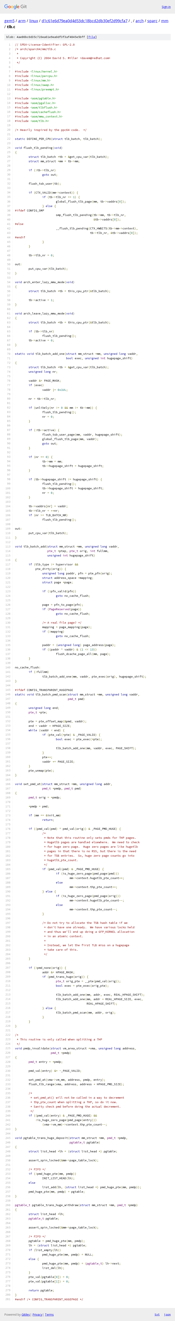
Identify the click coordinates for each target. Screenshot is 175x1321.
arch (140, 20)
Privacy (37, 1314)
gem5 (9, 20)
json (167, 1314)
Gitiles (26, 1314)
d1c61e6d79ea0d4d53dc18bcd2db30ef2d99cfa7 (84, 20)
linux (33, 20)
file (91, 37)
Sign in (166, 7)
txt (157, 1314)
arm (22, 20)
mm (164, 20)
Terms (49, 1314)
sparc (152, 20)
